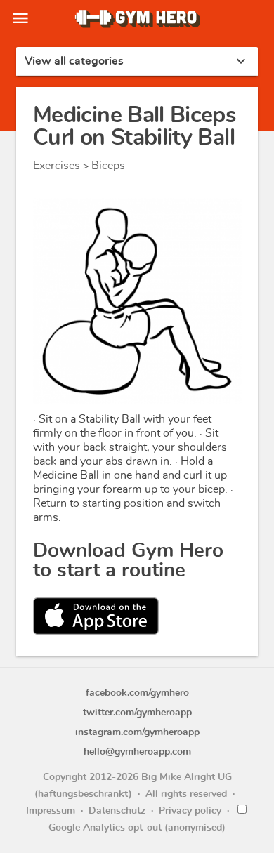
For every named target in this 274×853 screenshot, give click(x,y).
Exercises (56, 165)
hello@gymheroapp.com (137, 752)
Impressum (50, 811)
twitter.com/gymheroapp (137, 713)
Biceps (108, 165)
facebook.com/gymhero (137, 693)
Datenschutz (117, 811)
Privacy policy (190, 811)
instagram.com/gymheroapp (137, 732)
